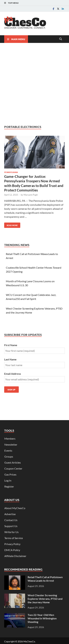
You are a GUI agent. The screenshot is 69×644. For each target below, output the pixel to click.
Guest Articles (12, 462)
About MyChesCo (14, 508)
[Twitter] (58, 9)
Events (8, 450)
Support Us (10, 526)
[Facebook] (53, 9)
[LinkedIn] (63, 9)
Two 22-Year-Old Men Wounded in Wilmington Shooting (42, 618)
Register (9, 486)
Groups (8, 456)
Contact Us (10, 520)
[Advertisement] (34, 84)
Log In (7, 480)
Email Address (12, 373)
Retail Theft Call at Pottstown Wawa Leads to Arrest (45, 578)
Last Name (10, 359)
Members (9, 438)
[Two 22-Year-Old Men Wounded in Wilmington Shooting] (14, 615)
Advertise (10, 514)
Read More (11, 225)
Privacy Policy (12, 544)
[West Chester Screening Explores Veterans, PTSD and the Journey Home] (14, 595)
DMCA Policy (12, 550)
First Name (10, 345)
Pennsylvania (11, 172)
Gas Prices (10, 474)
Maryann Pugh (31, 194)
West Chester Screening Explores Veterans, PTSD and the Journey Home (45, 599)
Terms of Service (13, 538)
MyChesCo (29, 641)
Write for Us (11, 532)
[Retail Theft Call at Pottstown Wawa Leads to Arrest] (14, 577)
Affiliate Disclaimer (15, 556)
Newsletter (10, 444)
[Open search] (60, 39)
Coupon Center (13, 468)
